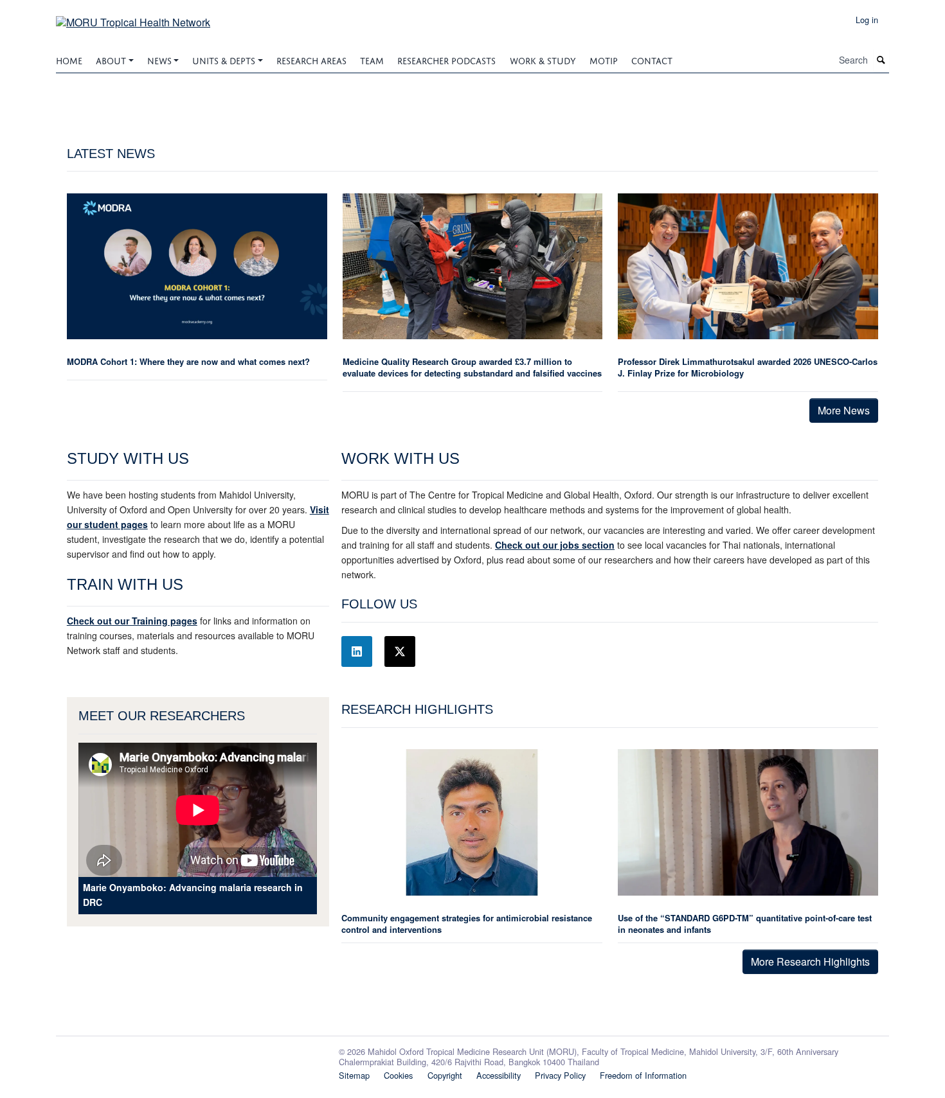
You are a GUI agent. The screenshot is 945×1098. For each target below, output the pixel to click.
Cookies (398, 1075)
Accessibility (498, 1075)
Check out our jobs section (555, 544)
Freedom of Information (643, 1075)
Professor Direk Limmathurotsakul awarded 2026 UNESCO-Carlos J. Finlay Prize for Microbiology (748, 367)
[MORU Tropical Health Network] (133, 17)
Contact (651, 59)
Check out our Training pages (132, 620)
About (111, 59)
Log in (867, 19)
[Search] (881, 60)
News (159, 59)
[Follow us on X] (399, 651)
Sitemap (354, 1075)
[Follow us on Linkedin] (356, 651)
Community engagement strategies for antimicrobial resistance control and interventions (466, 923)
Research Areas (311, 59)
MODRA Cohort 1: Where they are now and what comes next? (188, 361)
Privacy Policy (560, 1075)
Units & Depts (223, 59)
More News (844, 410)
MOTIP (604, 59)
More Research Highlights (810, 961)
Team (372, 59)
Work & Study (543, 59)
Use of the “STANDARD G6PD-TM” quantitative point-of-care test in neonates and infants (745, 923)
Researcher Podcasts (446, 59)
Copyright (445, 1075)
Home (69, 59)
